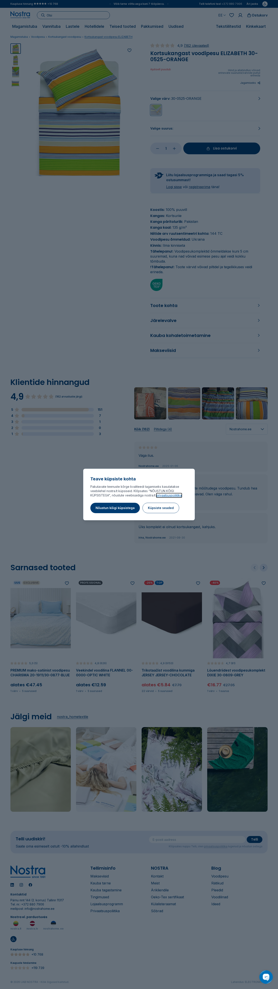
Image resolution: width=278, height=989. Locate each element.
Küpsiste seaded (161, 508)
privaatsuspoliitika (169, 495)
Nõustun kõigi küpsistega (115, 508)
